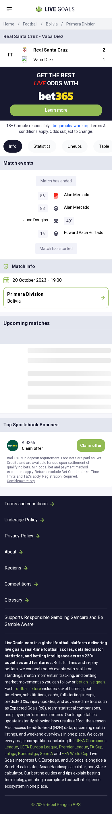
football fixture (27, 688)
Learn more (56, 110)
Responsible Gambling (46, 617)
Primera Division (81, 24)
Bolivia (52, 24)
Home (8, 24)
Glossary (13, 600)
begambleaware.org (71, 125)
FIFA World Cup (75, 753)
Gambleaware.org (21, 481)
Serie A (46, 753)
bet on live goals (90, 682)
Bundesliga (28, 753)
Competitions (18, 584)
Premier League (73, 747)
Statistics (42, 146)
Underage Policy (21, 520)
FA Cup (96, 747)
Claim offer (91, 445)
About (10, 552)
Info (12, 146)
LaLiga (10, 753)
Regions (13, 568)
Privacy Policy (19, 536)
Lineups (75, 146)
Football (30, 24)
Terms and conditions (26, 503)
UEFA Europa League (38, 747)
